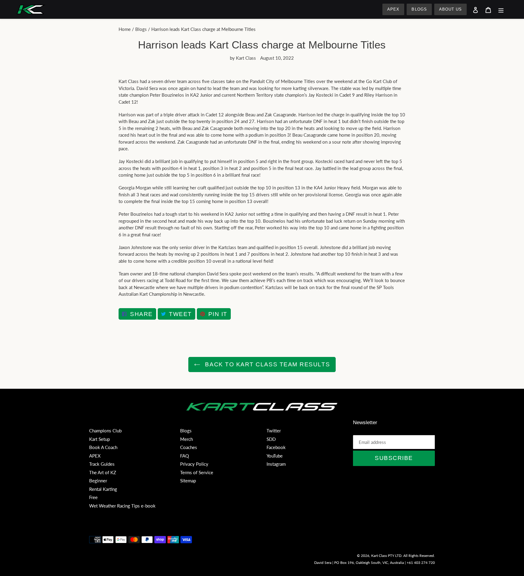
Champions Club (105, 430)
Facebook (276, 447)
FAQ (184, 455)
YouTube (275, 455)
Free (93, 497)
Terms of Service (196, 472)
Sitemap (188, 480)
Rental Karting (103, 489)
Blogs (141, 29)
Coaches (188, 447)
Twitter (274, 430)
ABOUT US (450, 9)
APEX (393, 9)
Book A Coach (103, 447)
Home (125, 29)
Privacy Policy (194, 464)
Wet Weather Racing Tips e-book (122, 505)
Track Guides (102, 464)
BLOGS (419, 9)
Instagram (276, 464)
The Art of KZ (102, 472)
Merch (186, 439)
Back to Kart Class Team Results (266, 364)
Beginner (98, 480)
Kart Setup (99, 439)
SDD (271, 439)
